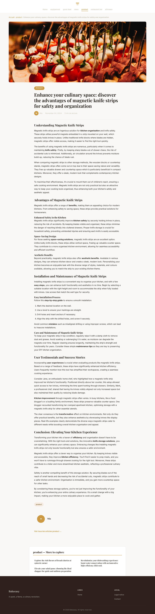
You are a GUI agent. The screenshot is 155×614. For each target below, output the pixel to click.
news (76, 9)
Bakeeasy (14, 591)
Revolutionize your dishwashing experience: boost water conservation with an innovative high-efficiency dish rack (99, 563)
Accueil (11, 17)
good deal (67, 9)
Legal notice (119, 595)
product (84, 9)
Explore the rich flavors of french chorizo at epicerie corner (53, 561)
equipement (55, 9)
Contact (117, 599)
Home (45, 9)
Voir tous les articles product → (48, 531)
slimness (108, 9)
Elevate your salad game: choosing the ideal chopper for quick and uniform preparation (53, 569)
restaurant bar (96, 9)
